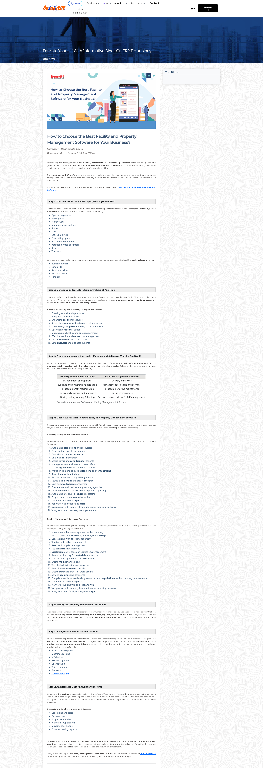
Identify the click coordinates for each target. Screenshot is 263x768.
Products (92, 3)
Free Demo (208, 7)
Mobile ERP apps (60, 673)
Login (192, 8)
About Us (119, 3)
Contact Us (156, 3)
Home (45, 58)
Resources (136, 3)
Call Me (76, 3)
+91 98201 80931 (79, 13)
